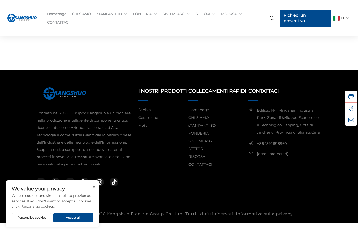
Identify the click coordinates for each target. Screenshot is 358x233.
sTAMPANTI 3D (109, 14)
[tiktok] (114, 182)
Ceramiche (148, 117)
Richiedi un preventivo (295, 18)
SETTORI (203, 14)
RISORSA (229, 14)
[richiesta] (351, 96)
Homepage (56, 14)
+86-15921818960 (272, 143)
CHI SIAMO (81, 14)
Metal (143, 125)
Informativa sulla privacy (264, 213)
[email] (351, 120)
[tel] (351, 108)
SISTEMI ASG (174, 14)
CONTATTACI (58, 22)
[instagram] (99, 182)
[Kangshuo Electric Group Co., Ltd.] (22, 18)
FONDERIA (142, 14)
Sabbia (144, 109)
